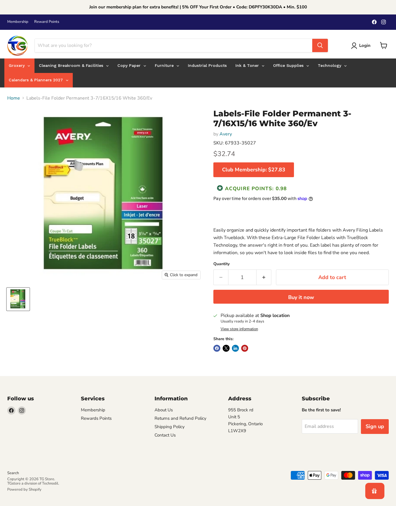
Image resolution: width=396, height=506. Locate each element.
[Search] (320, 45)
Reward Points (46, 22)
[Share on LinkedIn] (235, 348)
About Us (164, 410)
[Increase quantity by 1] (264, 277)
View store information (239, 329)
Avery (225, 134)
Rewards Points (96, 418)
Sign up (375, 426)
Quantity (221, 264)
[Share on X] (226, 348)
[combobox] (173, 45)
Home (13, 98)
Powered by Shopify (24, 489)
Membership (17, 22)
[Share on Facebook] (216, 348)
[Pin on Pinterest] (244, 348)
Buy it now (301, 297)
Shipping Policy (170, 427)
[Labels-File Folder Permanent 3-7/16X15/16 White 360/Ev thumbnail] (18, 299)
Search (13, 473)
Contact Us (165, 435)
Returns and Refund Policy (180, 418)
